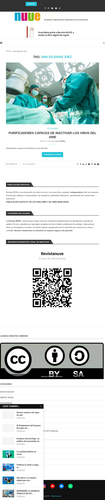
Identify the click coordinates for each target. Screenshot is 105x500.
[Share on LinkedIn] (83, 164)
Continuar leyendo (52, 154)
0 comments (30, 164)
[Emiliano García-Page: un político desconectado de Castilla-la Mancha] (8, 441)
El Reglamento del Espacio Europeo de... (29, 426)
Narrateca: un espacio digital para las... (26, 479)
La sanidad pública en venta (26, 453)
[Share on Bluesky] (95, 164)
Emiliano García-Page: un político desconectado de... (29, 440)
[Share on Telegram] (89, 164)
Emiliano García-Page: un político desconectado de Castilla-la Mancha (57, 4)
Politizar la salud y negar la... (28, 466)
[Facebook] (45, 8)
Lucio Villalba (60, 141)
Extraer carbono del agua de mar (28, 413)
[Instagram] (48, 8)
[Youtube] (52, 8)
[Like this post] (77, 164)
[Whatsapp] (59, 8)
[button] (39, 4)
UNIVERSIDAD (6, 403)
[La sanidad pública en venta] (8, 454)
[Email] (56, 8)
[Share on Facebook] (80, 164)
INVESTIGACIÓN (7, 392)
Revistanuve (56, 496)
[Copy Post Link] (92, 164)
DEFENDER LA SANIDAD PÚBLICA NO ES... (28, 492)
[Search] (103, 43)
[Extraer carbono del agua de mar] (8, 415)
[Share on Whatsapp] (86, 164)
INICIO (8, 51)
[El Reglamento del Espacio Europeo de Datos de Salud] (8, 428)
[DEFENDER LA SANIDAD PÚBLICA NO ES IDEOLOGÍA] (8, 493)
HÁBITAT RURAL (7, 397)
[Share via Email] (98, 164)
